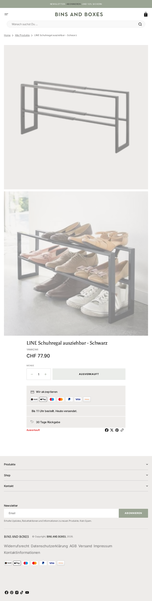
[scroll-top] (144, 580)
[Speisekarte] (6, 14)
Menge (30, 365)
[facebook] (107, 430)
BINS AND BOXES (56, 536)
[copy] (122, 430)
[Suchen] (140, 24)
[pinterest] (117, 430)
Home (7, 35)
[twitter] (112, 430)
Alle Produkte (22, 35)
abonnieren (73, 4)
